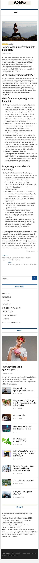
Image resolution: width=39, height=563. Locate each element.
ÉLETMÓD (5, 304)
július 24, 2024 (7, 53)
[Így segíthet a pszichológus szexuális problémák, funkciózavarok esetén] (6, 468)
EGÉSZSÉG (5, 43)
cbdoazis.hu (16, 187)
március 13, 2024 (18, 459)
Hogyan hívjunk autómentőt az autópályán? (16, 529)
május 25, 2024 (18, 432)
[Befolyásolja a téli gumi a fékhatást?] (6, 494)
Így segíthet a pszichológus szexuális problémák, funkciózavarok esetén (23, 468)
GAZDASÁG (6, 311)
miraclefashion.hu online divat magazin (14, 518)
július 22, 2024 (18, 408)
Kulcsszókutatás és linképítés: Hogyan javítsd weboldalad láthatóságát (24, 453)
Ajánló (10, 43)
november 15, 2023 (19, 497)
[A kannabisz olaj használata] (6, 482)
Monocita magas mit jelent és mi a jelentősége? (17, 513)
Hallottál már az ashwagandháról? (20, 440)
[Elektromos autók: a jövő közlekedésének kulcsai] (6, 428)
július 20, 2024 (18, 418)
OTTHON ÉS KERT (8, 315)
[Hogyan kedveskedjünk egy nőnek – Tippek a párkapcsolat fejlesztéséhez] (6, 402)
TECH (4, 319)
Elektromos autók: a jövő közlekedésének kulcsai (22, 427)
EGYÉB (4, 301)
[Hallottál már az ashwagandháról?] (6, 441)
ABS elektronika (19, 415)
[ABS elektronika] (6, 417)
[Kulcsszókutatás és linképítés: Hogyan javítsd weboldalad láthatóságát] (6, 453)
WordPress (33, 553)
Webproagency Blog (8, 553)
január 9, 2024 (18, 473)
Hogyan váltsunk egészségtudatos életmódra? (24, 389)
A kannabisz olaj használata (23, 480)
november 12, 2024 (7, 373)
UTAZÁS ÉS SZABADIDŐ (10, 322)
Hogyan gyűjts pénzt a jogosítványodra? (12, 368)
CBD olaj (21, 184)
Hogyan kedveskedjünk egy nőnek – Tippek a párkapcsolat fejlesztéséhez (24, 402)
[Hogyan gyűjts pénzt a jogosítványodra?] (19, 348)
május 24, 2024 (18, 444)
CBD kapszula (30, 184)
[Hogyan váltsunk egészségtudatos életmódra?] (6, 390)
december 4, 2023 (18, 483)
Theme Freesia (26, 553)
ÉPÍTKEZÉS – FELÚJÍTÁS (10, 308)
